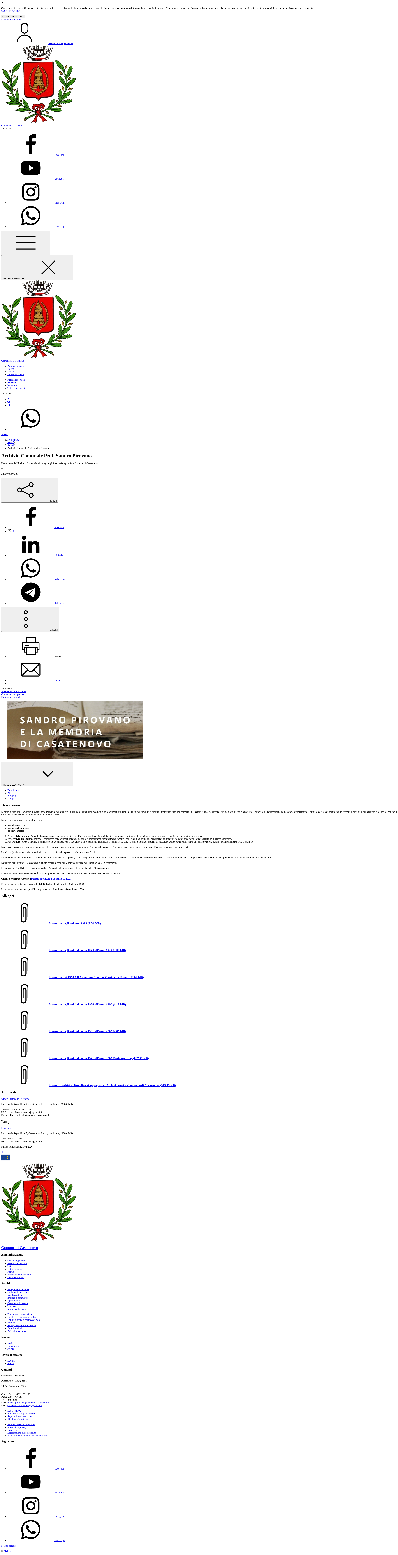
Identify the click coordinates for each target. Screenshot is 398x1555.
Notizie (11, 1343)
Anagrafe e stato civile (18, 1289)
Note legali (12, 1430)
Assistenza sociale (16, 379)
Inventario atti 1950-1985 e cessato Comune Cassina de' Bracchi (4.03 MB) (96, 977)
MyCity (7, 1551)
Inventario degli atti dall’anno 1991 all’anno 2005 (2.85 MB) (87, 1031)
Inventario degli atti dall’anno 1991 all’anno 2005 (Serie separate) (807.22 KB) (99, 1058)
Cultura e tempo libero (18, 1292)
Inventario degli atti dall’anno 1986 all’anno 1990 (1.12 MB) (87, 1004)
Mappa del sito (8, 1545)
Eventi (10, 1363)
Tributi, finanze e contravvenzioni (23, 1319)
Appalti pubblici (15, 1300)
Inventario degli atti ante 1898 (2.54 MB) (75, 923)
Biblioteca (12, 382)
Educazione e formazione (19, 1314)
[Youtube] (8, 402)
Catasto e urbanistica (17, 1303)
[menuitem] (35, 527)
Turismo (11, 1306)
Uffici (10, 1266)
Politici (10, 1271)
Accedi (4, 434)
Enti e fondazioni (15, 1269)
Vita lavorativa (14, 1295)
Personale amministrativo (19, 1274)
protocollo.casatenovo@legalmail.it (24, 1405)
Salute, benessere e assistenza (21, 1325)
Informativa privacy (17, 1427)
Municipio (6, 1128)
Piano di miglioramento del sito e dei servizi (28, 1435)
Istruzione (12, 385)
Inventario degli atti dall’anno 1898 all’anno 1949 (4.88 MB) (87, 950)
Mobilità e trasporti (16, 1309)
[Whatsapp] (30, 429)
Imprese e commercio (17, 1297)
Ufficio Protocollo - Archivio (15, 1099)
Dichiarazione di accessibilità (21, 1432)
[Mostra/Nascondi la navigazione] (25, 243)
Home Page (13, 439)
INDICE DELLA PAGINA (13, 785)
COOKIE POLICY (11, 11)
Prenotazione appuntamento (21, 1413)
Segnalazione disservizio (19, 1416)
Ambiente (12, 1322)
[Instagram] (8, 405)
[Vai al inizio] (2, 1152)
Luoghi (11, 1360)
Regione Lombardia (11, 19)
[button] (15, 366)
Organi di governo (16, 1260)
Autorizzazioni (14, 1328)
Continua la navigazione (13, 16)
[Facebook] (8, 399)
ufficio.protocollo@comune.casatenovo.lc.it (29, 1402)
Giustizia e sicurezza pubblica (22, 1317)
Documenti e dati (15, 1277)
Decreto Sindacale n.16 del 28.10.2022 (51, 878)
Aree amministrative (17, 1263)
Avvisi (10, 445)
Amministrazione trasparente (21, 1424)
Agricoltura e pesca (16, 1331)
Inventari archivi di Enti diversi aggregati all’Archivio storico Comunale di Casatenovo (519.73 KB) (112, 1085)
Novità (10, 442)
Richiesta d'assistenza (17, 1419)
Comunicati (13, 1346)
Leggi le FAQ (14, 1410)
